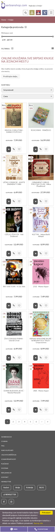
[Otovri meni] (51, 12)
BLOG (41, 488)
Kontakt (4, 477)
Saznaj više (38, 523)
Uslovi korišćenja (8, 455)
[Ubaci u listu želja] (19, 149)
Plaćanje (5, 464)
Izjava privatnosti (8, 459)
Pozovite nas (43, 529)
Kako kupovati (7, 450)
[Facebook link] (3, 501)
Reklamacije (6, 473)
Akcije (17, 488)
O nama (4, 441)
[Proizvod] (14, 115)
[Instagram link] (11, 501)
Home (3, 20)
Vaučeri (6, 488)
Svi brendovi (6, 437)
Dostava (4, 468)
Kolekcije (29, 488)
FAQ (2, 446)
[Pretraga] (25, 12)
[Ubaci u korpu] (8, 149)
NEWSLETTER (6, 482)
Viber (15, 529)
